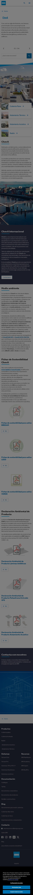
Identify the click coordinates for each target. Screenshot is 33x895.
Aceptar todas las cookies (16, 891)
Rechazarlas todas (16, 887)
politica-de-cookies (13, 879)
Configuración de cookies (16, 883)
